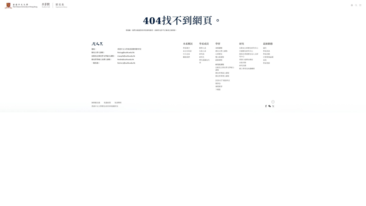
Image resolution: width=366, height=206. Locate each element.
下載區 (218, 89)
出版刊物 (242, 62)
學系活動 (266, 54)
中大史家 (186, 54)
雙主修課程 (219, 57)
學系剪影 (266, 63)
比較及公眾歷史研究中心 (248, 48)
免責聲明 (118, 102)
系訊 (264, 60)
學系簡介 (186, 48)
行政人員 (202, 51)
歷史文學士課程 (221, 51)
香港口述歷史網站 (246, 59)
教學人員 (202, 48)
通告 (264, 48)
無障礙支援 (96, 102)
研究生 (201, 57)
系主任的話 (187, 51)
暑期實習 (218, 86)
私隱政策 (107, 102)
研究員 (201, 54)
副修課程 (218, 60)
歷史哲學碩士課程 (222, 73)
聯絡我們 (186, 57)
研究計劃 (242, 65)
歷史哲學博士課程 (222, 76)
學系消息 (266, 51)
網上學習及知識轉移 (247, 68)
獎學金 (218, 83)
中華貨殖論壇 (268, 57)
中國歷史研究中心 (246, 51)
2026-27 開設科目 (222, 80)
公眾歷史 (218, 54)
